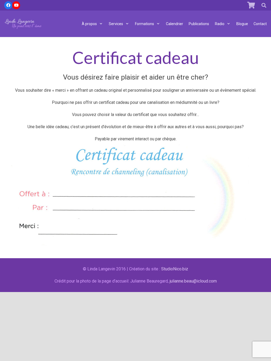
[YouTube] (16, 5)
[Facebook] (8, 5)
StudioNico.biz (174, 268)
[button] (264, 5)
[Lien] (23, 23)
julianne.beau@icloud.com (193, 281)
